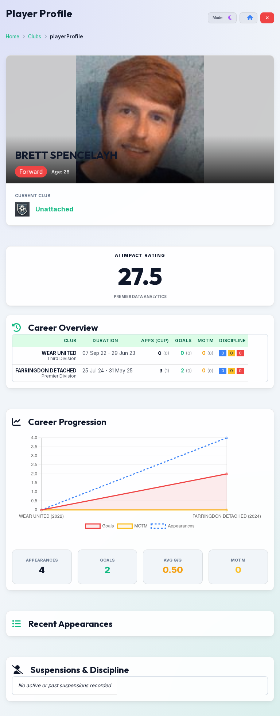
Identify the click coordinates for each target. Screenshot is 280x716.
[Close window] (267, 17)
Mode (217, 17)
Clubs (34, 36)
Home (12, 36)
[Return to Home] (248, 17)
